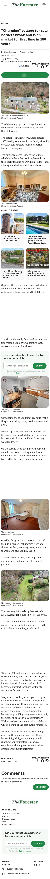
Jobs (4, 821)
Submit (39, 365)
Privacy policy (8, 819)
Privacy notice (20, 373)
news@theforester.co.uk (18, 873)
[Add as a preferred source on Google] (23, 66)
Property (6, 24)
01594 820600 (16, 869)
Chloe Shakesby (10, 52)
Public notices (8, 824)
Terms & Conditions (11, 813)
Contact (5, 816)
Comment (41, 787)
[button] (5, 5)
